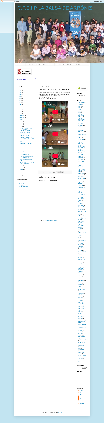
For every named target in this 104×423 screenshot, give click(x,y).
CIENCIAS (80, 190)
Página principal (20, 64)
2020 (20, 100)
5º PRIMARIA (81, 159)
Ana (80, 392)
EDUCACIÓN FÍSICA (81, 216)
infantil (79, 286)
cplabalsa (82, 403)
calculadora (21, 181)
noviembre (22, 117)
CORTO (79, 203)
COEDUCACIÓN (81, 194)
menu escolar (81, 308)
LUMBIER (80, 305)
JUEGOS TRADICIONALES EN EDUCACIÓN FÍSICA (27, 163)
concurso (80, 200)
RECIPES (80, 330)
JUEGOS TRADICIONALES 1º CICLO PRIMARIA (26, 157)
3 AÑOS (79, 127)
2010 (20, 175)
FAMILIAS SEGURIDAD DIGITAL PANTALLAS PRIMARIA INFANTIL (81, 266)
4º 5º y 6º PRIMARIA (80, 143)
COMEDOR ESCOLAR (80, 198)
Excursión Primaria (82, 259)
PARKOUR (80, 316)
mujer (79, 310)
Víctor (81, 399)
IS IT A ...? (22, 141)
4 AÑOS (79, 137)
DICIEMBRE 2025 (82, 211)
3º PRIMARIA (81, 133)
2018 (20, 104)
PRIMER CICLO (81, 320)
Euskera (80, 250)
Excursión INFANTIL (80, 257)
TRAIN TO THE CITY (24, 135)
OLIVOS (80, 315)
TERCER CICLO (81, 349)
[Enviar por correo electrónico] (56, 172)
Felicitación (80, 271)
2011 (20, 174)
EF (78, 237)
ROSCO (80, 333)
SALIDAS (80, 335)
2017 (20, 106)
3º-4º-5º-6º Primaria (82, 134)
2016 (20, 108)
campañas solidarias (80, 180)
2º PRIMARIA (81, 123)
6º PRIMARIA (81, 164)
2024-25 (80, 106)
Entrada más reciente (43, 218)
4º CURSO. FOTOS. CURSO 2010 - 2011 (81, 146)
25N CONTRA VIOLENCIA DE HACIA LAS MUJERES (81, 120)
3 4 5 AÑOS (80, 125)
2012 (20, 172)
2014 (20, 111)
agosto (21, 121)
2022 (20, 96)
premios (80, 318)
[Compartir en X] (60, 172)
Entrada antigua (68, 218)
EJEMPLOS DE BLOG (23, 186)
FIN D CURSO (81, 278)
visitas (79, 361)
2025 (20, 90)
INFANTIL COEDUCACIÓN (81, 289)
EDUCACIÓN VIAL (82, 230)
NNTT (81, 394)
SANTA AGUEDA (81, 336)
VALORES (80, 358)
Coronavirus (80, 201)
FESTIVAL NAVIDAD (80, 273)
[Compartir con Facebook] (61, 172)
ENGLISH (80, 239)
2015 (20, 109)
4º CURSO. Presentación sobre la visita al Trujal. (81, 151)
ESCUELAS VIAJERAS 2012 (81, 247)
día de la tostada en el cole (81, 207)
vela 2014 (80, 360)
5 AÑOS (79, 156)
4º (78, 141)
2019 (20, 102)
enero (21, 169)
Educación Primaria (80, 228)
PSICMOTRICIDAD (82, 324)
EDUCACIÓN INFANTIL (81, 222)
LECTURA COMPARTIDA (81, 303)
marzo (21, 165)
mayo (21, 124)
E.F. (79, 214)
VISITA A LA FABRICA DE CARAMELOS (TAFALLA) (26, 133)
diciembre (22, 115)
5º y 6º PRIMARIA (82, 161)
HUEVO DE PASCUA (80, 282)
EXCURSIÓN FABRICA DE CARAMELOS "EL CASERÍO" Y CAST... (26, 129)
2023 (20, 94)
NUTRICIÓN (80, 313)
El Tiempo (81, 95)
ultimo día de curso (82, 355)
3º (78, 128)
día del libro (80, 209)
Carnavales (80, 185)
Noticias (80, 311)
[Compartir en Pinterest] (63, 172)
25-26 (79, 112)
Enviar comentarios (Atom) (51, 220)
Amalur (81, 390)
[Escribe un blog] (58, 172)
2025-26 (80, 109)
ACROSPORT (81, 173)
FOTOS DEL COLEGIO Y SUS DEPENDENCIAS (68, 64)
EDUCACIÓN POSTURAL (81, 225)
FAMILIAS (80, 262)
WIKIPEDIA (21, 185)
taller (79, 348)
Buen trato (80, 176)
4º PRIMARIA (81, 154)
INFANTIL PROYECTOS (81, 292)
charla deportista (81, 187)
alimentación (81, 174)
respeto (79, 331)
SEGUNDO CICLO (82, 339)
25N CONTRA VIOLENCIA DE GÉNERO (81, 115)
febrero (21, 167)
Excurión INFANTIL (82, 251)
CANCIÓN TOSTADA (80, 183)
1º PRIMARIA (81, 102)
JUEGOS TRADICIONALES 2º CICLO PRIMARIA (26, 154)
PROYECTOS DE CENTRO (82, 322)
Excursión (80, 254)
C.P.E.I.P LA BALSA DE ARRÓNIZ (54, 8)
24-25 (79, 111)
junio (21, 123)
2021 (20, 98)
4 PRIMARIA (81, 139)
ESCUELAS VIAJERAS (80, 244)
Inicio (56, 218)
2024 (20, 92)
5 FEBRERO (81, 157)
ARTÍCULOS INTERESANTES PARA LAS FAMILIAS (40, 64)
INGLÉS (80, 297)
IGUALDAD (80, 284)
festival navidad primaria (81, 276)
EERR (79, 235)
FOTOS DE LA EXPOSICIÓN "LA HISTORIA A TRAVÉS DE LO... (27, 139)
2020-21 (80, 104)
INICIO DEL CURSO (80, 300)
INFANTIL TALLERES (80, 295)
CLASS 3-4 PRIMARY (80, 192)
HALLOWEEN (81, 280)
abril (21, 126)
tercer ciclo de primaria (81, 353)
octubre (22, 119)
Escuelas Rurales (82, 240)
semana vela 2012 (82, 345)
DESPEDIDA (81, 205)
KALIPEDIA (21, 183)
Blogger (60, 412)
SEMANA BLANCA (82, 342)
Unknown (82, 396)
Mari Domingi (81, 306)
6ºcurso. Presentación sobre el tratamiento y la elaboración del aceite (81, 168)
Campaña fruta (81, 178)
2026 (20, 89)
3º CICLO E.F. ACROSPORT (81, 131)
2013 (20, 113)
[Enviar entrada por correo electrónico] (54, 172)
